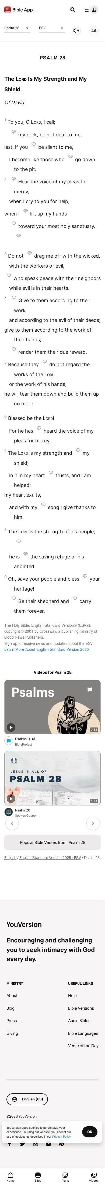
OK (89, 1132)
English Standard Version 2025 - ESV (50, 857)
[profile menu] (90, 9)
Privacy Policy (61, 1136)
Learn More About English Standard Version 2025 (46, 649)
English (10, 857)
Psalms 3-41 (30, 738)
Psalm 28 (11, 28)
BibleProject (23, 744)
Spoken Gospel (25, 815)
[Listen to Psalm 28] (76, 30)
